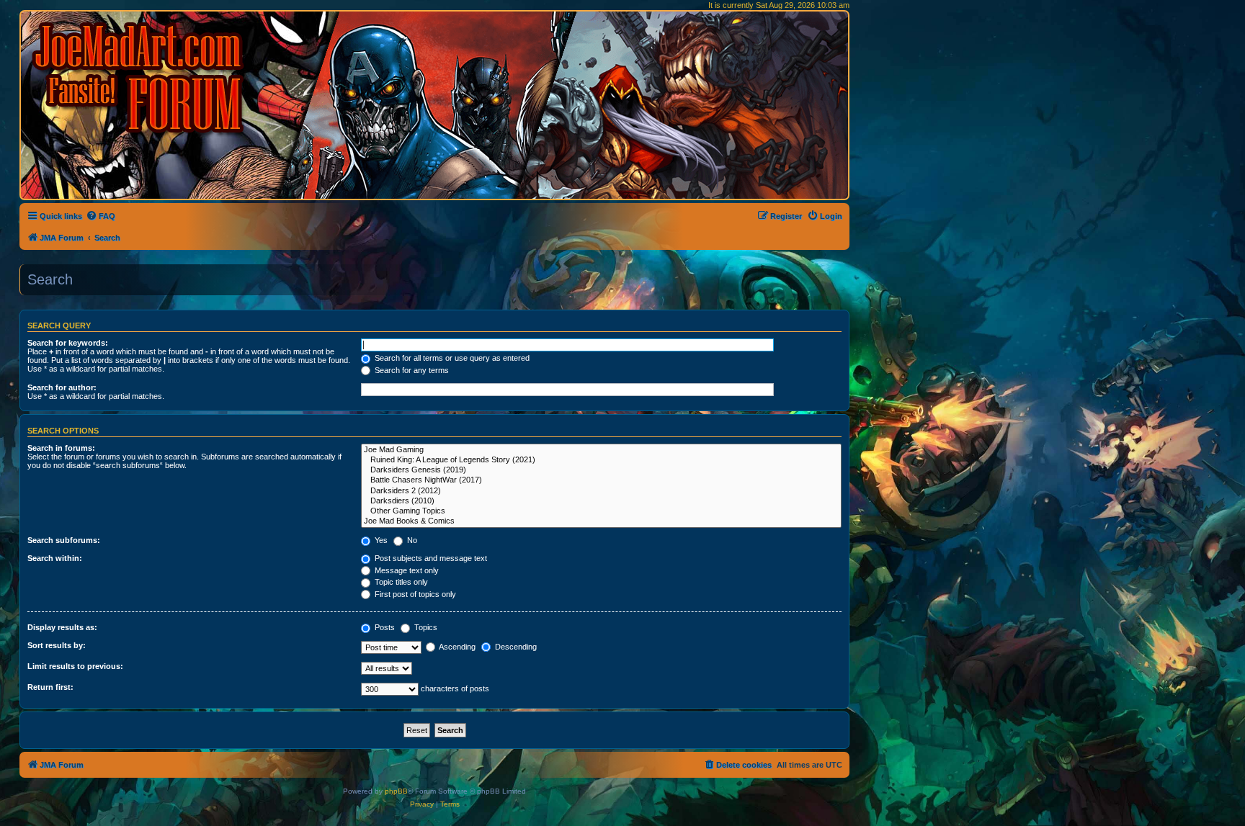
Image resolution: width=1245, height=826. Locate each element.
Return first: (50, 687)
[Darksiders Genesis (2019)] (601, 470)
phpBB (396, 791)
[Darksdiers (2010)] (601, 501)
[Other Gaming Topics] (601, 511)
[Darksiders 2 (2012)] (601, 491)
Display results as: (62, 627)
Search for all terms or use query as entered (451, 358)
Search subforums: (63, 540)
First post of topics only (414, 594)
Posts (383, 627)
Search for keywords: (67, 342)
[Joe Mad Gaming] (601, 450)
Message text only (405, 570)
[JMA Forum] (140, 77)
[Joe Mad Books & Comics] (601, 521)
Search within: (54, 558)
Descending (515, 646)
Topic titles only (400, 582)
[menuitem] (100, 216)
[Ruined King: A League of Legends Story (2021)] (601, 460)
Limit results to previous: (75, 666)
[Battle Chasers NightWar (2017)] (601, 480)
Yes (380, 540)
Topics (424, 627)
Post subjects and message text (429, 558)
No (411, 540)
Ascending (456, 646)
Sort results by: (56, 645)
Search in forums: (61, 448)
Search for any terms (410, 370)
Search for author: (62, 387)
